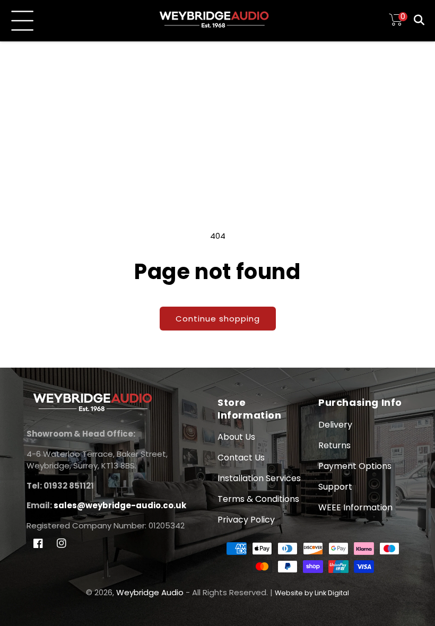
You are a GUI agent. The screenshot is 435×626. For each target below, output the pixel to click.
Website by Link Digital (312, 592)
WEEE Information (355, 507)
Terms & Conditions (258, 499)
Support (335, 487)
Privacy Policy (246, 520)
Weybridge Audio (150, 592)
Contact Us (241, 457)
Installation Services (259, 478)
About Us (236, 437)
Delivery (335, 425)
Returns (334, 445)
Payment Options (355, 466)
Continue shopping (218, 318)
